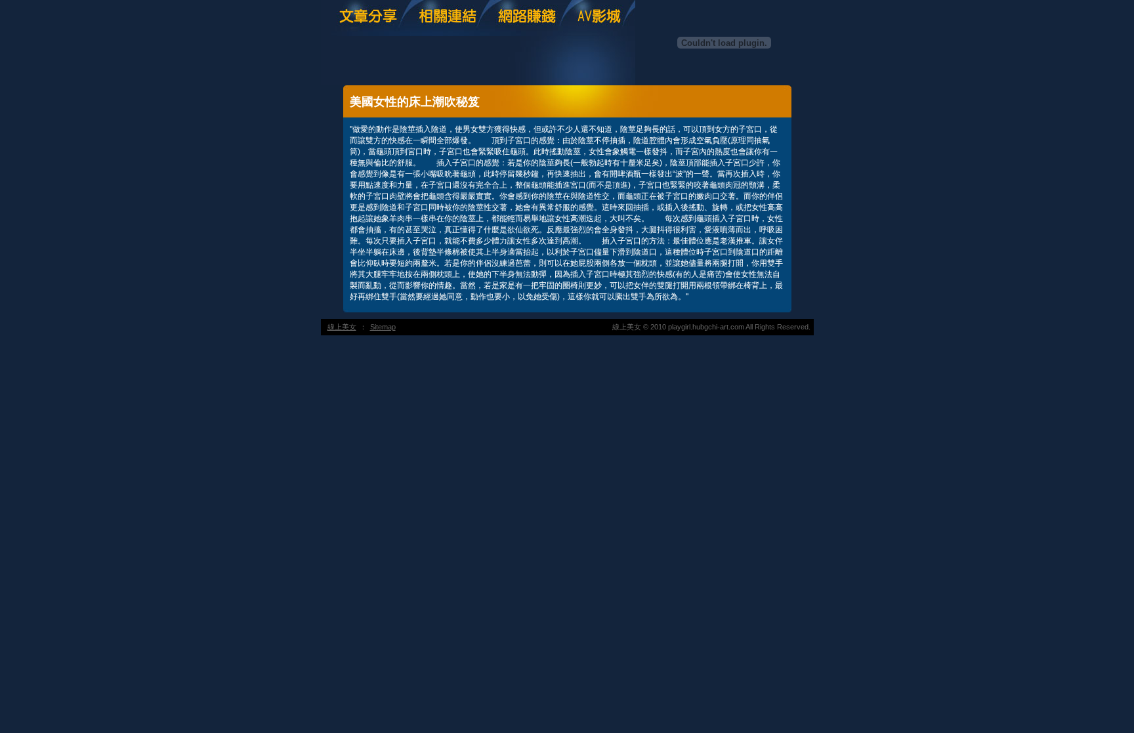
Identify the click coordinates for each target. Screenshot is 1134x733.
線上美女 (341, 327)
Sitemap (383, 327)
